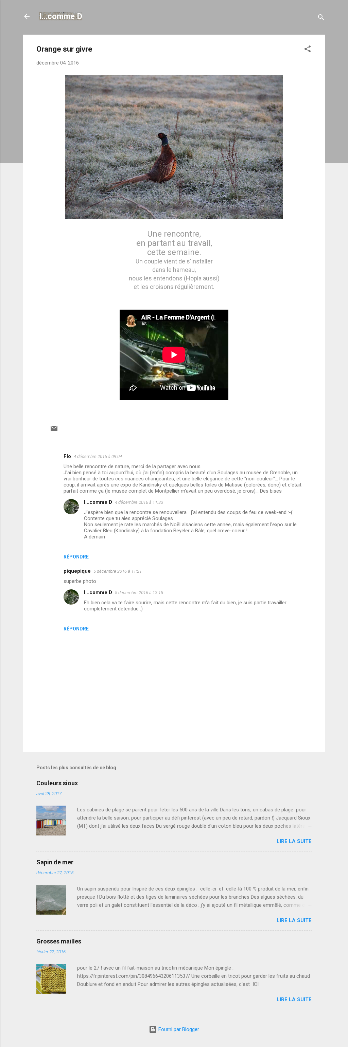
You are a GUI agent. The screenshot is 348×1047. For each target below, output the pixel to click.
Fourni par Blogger (178, 1029)
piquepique (77, 571)
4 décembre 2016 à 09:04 (98, 456)
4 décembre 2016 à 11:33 (139, 502)
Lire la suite (294, 841)
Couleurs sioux (57, 783)
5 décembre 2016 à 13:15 (139, 592)
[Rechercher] (321, 18)
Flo (67, 456)
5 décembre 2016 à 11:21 (117, 571)
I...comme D (60, 16)
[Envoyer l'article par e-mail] (54, 431)
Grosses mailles (58, 941)
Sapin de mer (54, 862)
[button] (307, 50)
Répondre (76, 556)
